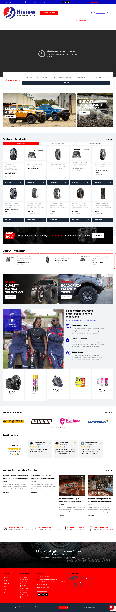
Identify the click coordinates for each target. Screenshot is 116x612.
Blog (5, 587)
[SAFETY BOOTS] (58, 381)
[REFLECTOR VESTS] (80, 381)
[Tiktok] (68, 2)
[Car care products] (35, 382)
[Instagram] (66, 2)
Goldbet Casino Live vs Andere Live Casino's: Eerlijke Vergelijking (44, 478)
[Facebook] (63, 2)
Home (6, 577)
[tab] (21, 143)
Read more (8, 182)
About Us (7, 580)
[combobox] (30, 78)
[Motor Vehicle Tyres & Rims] (13, 382)
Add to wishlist (9, 154)
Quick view (13, 154)
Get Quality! (94, 2)
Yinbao (93, 260)
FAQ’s (5, 590)
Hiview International (28, 607)
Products (6, 583)
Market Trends (65, 476)
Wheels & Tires (21, 260)
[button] (51, 427)
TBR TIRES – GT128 (23, 262)
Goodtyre (19, 257)
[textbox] (28, 78)
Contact (6, 593)
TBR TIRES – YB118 (97, 262)
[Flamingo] (103, 381)
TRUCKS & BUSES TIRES (26, 258)
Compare (17, 154)
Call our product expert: (73, 21)
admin (5, 481)
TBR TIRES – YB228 (60, 261)
